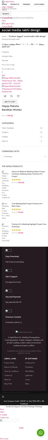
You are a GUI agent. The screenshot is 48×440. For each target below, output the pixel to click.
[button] (40, 432)
